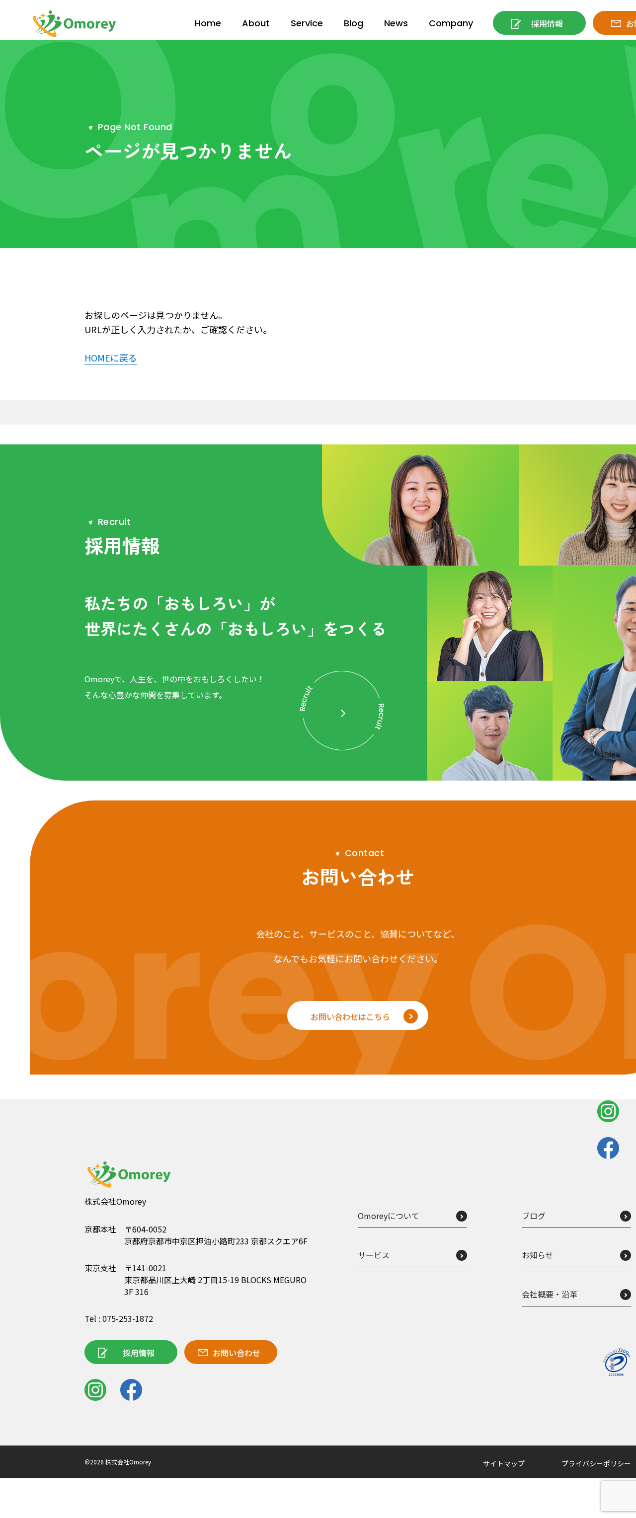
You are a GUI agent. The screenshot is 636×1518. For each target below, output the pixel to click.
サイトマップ (504, 1463)
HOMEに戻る (110, 357)
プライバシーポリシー (596, 1463)
